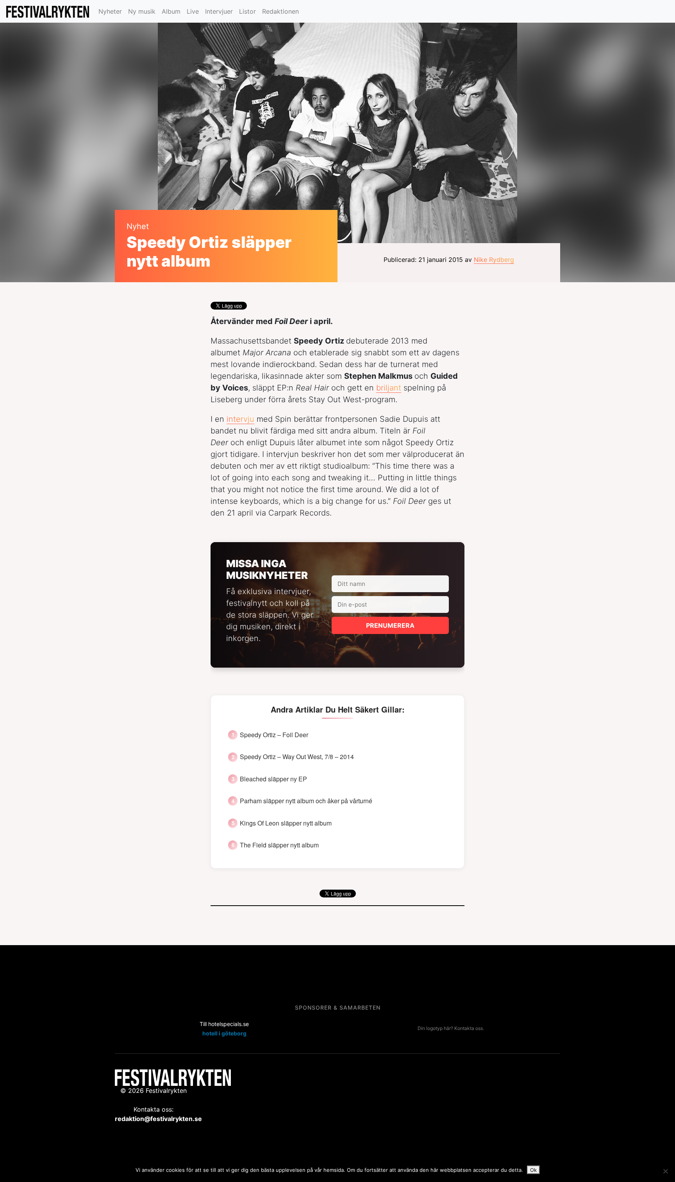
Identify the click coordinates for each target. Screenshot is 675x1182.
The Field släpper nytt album (279, 845)
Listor (247, 11)
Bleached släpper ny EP (273, 779)
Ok (533, 1170)
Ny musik (141, 11)
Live (193, 11)
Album (171, 11)
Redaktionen (280, 11)
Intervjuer (219, 11)
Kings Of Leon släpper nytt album (286, 823)
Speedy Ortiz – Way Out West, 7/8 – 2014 (297, 756)
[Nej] (665, 1171)
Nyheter (110, 11)
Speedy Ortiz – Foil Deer (274, 735)
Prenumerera (390, 625)
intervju (240, 419)
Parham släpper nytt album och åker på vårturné (306, 801)
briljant (388, 387)
